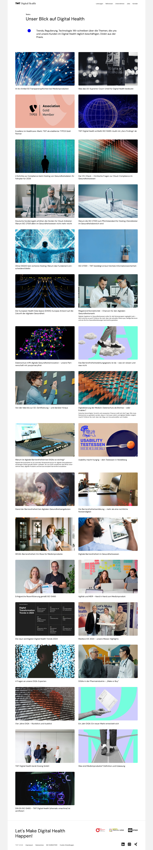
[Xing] (136, 844)
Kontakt (135, 4)
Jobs (128, 4)
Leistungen (99, 4)
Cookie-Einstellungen (67, 845)
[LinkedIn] (123, 844)
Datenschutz (39, 845)
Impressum (29, 845)
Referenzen (109, 4)
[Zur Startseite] (25, 3)
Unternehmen (119, 4)
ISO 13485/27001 (51, 845)
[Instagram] (129, 844)
